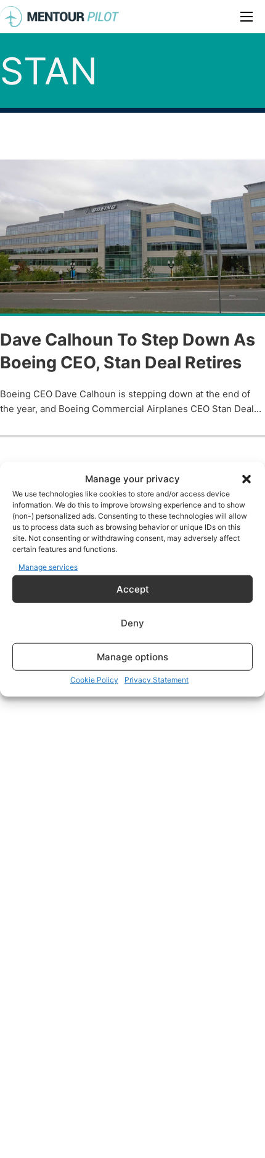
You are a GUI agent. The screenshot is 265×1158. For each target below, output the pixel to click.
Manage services (48, 566)
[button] (246, 479)
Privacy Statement (156, 679)
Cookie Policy (94, 679)
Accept (132, 588)
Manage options (132, 656)
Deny (132, 622)
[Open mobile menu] (246, 17)
